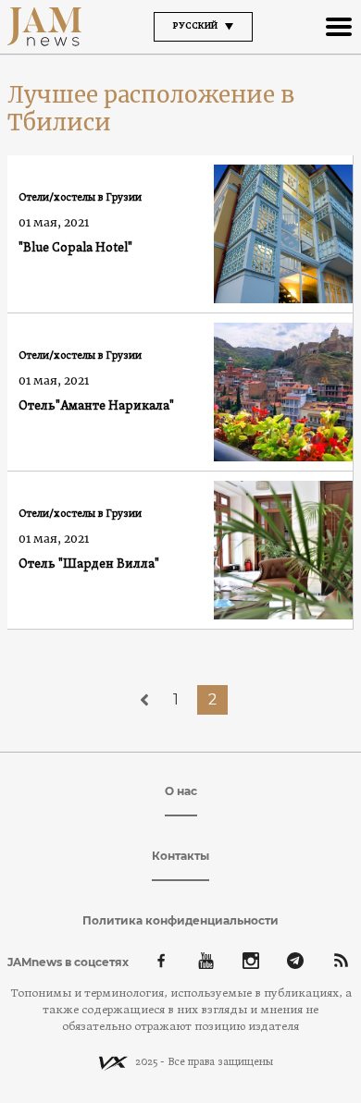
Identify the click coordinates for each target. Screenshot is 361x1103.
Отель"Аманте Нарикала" (96, 406)
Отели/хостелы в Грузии (80, 197)
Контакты (180, 856)
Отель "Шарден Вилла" (89, 564)
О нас (181, 791)
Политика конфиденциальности (180, 920)
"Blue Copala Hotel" (75, 248)
